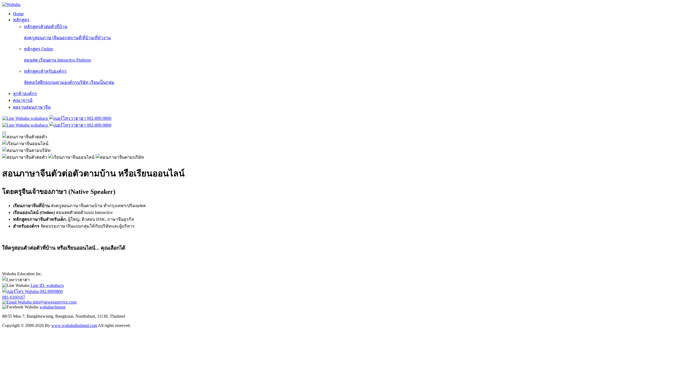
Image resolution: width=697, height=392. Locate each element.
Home (18, 13)
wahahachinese (52, 307)
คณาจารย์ (22, 100)
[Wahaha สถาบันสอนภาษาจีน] (11, 4)
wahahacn (39, 118)
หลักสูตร (21, 19)
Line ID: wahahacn (47, 285)
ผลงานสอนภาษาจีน (32, 107)
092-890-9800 (98, 118)
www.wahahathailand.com (74, 325)
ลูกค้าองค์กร (25, 93)
